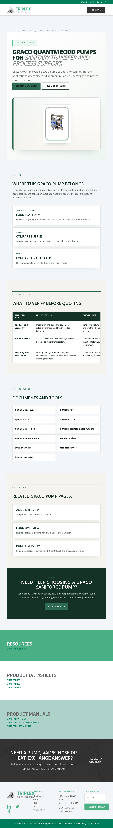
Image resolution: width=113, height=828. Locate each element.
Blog (92, 2)
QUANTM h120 (67, 419)
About (84, 2)
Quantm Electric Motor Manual (25, 722)
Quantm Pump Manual (19, 726)
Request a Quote (95, 760)
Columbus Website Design (75, 823)
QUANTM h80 (22, 419)
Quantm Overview (17, 648)
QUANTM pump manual (27, 438)
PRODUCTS (38, 795)
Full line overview (55, 86)
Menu (97, 10)
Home (14, 31)
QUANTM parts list (25, 428)
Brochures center (24, 457)
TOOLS (36, 799)
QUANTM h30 (66, 410)
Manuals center (68, 447)
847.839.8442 (67, 807)
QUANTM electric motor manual (77, 428)
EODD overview (23, 447)
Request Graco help (26, 86)
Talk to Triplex (56, 607)
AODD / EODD (36, 31)
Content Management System (47, 823)
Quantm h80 (13, 683)
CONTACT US (39, 810)
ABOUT (36, 806)
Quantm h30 (13, 680)
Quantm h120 (14, 687)
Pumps (23, 31)
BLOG (35, 803)
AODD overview (68, 438)
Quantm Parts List (17, 718)
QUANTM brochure (24, 410)
